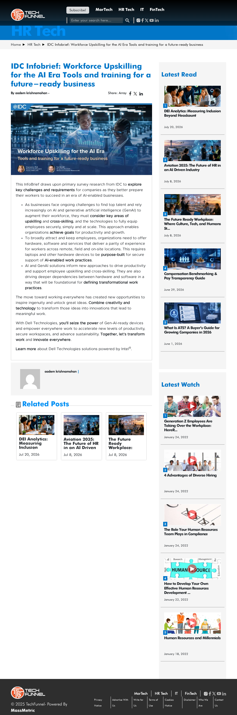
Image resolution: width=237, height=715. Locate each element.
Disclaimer (190, 699)
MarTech (104, 10)
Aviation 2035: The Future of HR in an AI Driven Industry (81, 445)
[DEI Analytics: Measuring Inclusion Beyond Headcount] (36, 425)
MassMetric (23, 711)
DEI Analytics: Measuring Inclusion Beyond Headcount (33, 447)
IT (142, 10)
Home (16, 44)
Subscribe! (77, 10)
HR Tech (126, 10)
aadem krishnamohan (61, 371)
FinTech (157, 10)
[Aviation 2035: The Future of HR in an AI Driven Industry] (81, 425)
